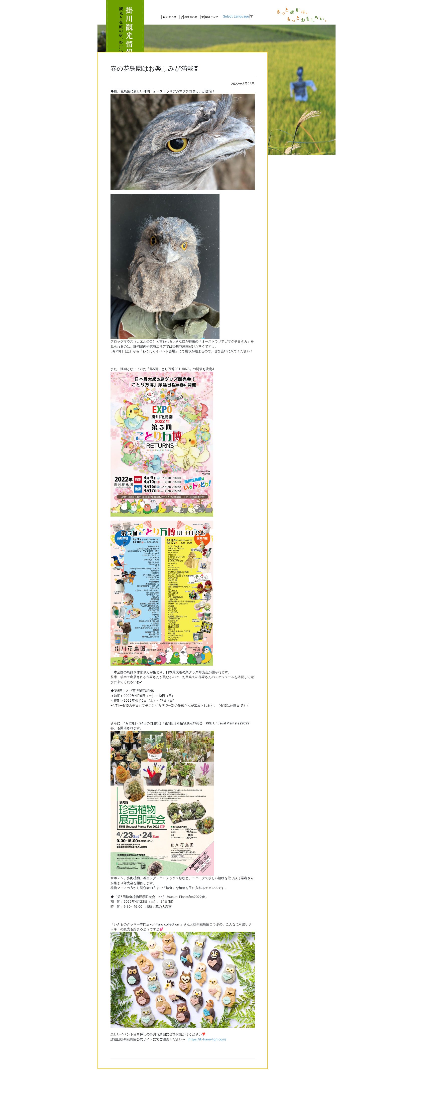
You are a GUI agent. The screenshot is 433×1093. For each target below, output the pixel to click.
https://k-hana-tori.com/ (207, 1039)
